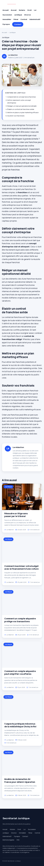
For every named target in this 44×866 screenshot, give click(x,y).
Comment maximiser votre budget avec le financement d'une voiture (21, 567)
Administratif (34, 19)
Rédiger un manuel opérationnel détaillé (22, 106)
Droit (29, 10)
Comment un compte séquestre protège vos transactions (20, 620)
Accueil (6, 10)
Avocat (14, 10)
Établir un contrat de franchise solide (20, 109)
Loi (35, 10)
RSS (18, 840)
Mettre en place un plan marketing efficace (23, 112)
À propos (6, 24)
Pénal (16, 19)
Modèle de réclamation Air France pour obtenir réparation (19, 780)
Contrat (24, 19)
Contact (17, 24)
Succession (7, 15)
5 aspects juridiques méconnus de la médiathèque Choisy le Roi (20, 725)
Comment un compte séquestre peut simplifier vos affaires (20, 672)
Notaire (22, 10)
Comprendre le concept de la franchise (21, 97)
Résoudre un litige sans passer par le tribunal (16, 515)
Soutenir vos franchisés (15, 116)
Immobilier (7, 19)
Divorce (27, 15)
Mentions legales (8, 840)
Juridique (18, 15)
